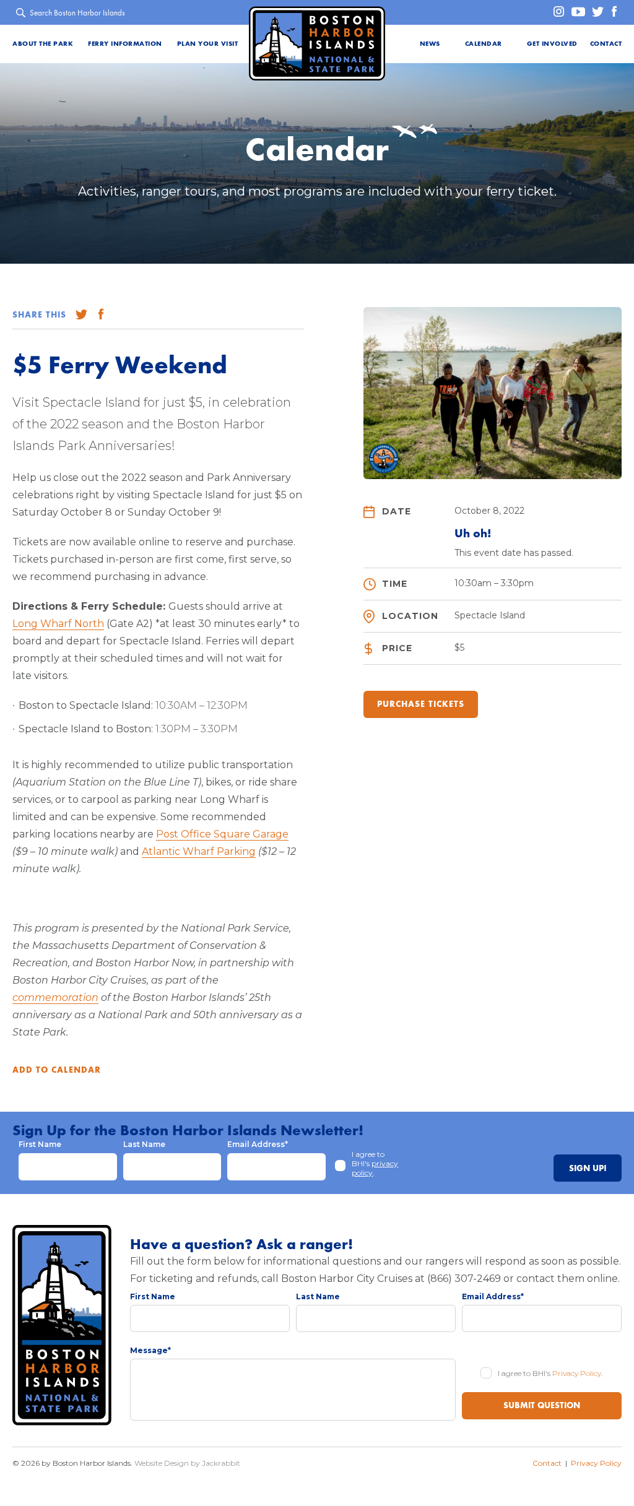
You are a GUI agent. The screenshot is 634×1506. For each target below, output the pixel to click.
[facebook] (613, 12)
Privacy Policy (576, 1373)
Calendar (483, 44)
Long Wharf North (58, 624)
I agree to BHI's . (375, 1163)
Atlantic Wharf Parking (199, 851)
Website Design (161, 1463)
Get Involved (552, 44)
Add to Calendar (56, 1070)
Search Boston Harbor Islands (77, 12)
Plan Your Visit (207, 44)
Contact (606, 44)
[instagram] (555, 12)
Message (150, 1350)
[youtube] (576, 12)
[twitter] (595, 12)
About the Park (42, 44)
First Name (40, 1144)
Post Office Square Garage (222, 834)
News (430, 44)
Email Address (257, 1144)
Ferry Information (125, 44)
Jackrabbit (221, 1463)
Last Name (144, 1144)
